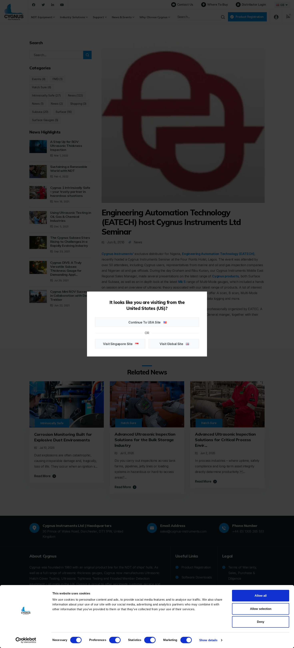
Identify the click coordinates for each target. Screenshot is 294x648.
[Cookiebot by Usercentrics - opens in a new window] (25, 640)
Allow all (261, 595)
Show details (208, 640)
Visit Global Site (172, 344)
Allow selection (260, 608)
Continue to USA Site (144, 322)
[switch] (115, 640)
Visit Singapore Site (118, 344)
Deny (260, 621)
